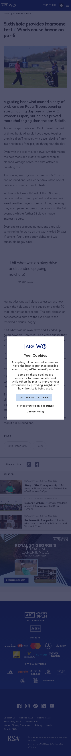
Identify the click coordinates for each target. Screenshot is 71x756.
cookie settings (43, 405)
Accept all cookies (34, 397)
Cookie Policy (36, 411)
